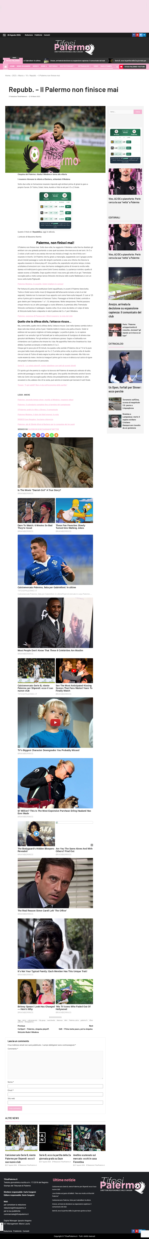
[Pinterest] (38, 435)
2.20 (55, 213)
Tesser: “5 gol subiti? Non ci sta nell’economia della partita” (42, 385)
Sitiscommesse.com (124, 158)
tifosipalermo (29, 1022)
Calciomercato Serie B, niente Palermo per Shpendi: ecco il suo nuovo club (20, 1158)
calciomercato (32, 1020)
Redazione (29, 35)
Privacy (1, 1227)
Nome (11, 1082)
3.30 (46, 213)
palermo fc (84, 1020)
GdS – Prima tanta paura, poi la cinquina (76, 1027)
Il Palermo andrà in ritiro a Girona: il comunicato (38, 410)
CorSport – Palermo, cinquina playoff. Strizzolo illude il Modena (33, 1029)
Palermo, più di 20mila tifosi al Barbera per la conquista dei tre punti (46, 424)
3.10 (51, 206)
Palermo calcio (74, 1020)
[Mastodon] (43, 435)
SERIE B (36, 66)
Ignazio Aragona (24, 1221)
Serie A (44, 66)
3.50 (46, 206)
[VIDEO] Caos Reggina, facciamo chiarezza (35, 419)
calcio (24, 1020)
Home (12, 66)
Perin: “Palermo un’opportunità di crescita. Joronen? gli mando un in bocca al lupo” (132, 330)
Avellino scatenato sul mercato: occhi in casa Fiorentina (85, 1158)
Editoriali (53, 66)
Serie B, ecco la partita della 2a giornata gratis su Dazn (85, 61)
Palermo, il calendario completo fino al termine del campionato (44, 405)
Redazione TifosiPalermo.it (18, 96)
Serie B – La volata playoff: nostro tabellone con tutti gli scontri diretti (47, 366)
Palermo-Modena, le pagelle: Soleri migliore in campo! (40, 284)
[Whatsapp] (52, 435)
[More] (56, 435)
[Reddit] (29, 435)
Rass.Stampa (106, 66)
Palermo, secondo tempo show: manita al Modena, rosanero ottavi (45, 400)
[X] (24, 435)
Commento (13, 1049)
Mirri (65, 1020)
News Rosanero (23, 66)
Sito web (11, 1098)
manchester (51, 1020)
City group (42, 1020)
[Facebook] (20, 435)
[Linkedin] (34, 435)
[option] (125, 188)
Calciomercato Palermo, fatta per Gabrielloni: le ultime (71, 1200)
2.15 (56, 206)
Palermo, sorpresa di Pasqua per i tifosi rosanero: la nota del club (45, 316)
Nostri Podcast (67, 66)
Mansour (60, 1020)
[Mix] (47, 435)
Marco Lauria (24, 1224)
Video (96, 66)
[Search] (117, 67)
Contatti (47, 35)
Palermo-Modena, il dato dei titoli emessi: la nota (38, 414)
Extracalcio (83, 66)
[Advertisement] (74, 16)
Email (11, 1090)
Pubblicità (38, 35)
